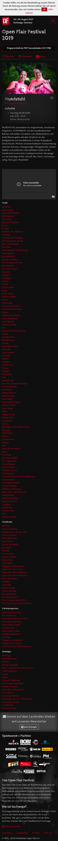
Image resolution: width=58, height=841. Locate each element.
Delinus (5, 661)
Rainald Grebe (8, 588)
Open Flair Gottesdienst (13, 689)
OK (44, 9)
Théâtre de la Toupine (12, 643)
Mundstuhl (7, 563)
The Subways (8, 473)
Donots (5, 281)
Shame (5, 436)
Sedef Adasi (7, 433)
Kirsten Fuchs (8, 553)
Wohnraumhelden (10, 498)
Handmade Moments (12, 309)
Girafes (5, 674)
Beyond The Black (10, 222)
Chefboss (6, 234)
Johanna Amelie (9, 324)
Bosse (5, 225)
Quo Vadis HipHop (10, 695)
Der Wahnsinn (8, 256)
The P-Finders (8, 467)
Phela (4, 411)
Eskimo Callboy (9, 296)
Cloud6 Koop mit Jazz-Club (14, 532)
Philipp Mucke (8, 414)
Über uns (48, 833)
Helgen (5, 312)
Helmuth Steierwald (11, 680)
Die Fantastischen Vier (12, 262)
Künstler (9, 56)
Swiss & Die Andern (11, 448)
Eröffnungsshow (9, 671)
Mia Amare (7, 374)
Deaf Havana (8, 253)
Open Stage (7, 408)
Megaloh (6, 371)
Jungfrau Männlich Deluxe (13, 331)
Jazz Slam (6, 547)
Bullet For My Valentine (12, 231)
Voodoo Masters (9, 486)
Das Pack (6, 247)
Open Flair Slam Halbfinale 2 (15, 575)
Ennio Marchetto (9, 538)
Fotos (42, 56)
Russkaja (6, 430)
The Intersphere (9, 461)
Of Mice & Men (9, 405)
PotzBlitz (6, 581)
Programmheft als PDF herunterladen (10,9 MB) (29, 48)
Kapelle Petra (8, 337)
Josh (4, 327)
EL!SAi (5, 284)
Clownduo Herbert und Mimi (15, 618)
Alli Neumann (8, 216)
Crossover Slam (9, 535)
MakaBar (6, 362)
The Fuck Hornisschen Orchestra (16, 603)
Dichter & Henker (10, 259)
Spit (4, 445)
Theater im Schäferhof (12, 640)
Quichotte (6, 584)
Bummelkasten (9, 615)
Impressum (7, 833)
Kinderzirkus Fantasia (11, 621)
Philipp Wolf (7, 417)
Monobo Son (8, 380)
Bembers (6, 526)
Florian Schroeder (10, 544)
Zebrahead (7, 507)
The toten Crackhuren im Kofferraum (18, 476)
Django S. (6, 275)
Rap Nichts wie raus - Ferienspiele (17, 699)
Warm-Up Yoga (9, 708)
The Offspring (8, 464)
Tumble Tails (7, 705)
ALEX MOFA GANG (10, 213)
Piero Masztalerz (9, 578)
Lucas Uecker (8, 352)
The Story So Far (9, 470)
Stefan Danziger (9, 591)
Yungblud (6, 504)
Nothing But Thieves (11, 402)
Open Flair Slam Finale (12, 569)
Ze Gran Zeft (7, 510)
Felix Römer (7, 541)
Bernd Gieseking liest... (12, 612)
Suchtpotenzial (9, 594)
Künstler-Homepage (16, 103)
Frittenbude (7, 303)
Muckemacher (8, 628)
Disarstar (6, 272)
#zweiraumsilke (9, 517)
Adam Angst (7, 210)
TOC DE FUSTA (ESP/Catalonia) (16, 646)
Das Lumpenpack (10, 244)
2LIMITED (6, 207)
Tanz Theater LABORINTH (14, 600)
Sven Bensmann (9, 597)
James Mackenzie (10, 318)
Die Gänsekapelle (10, 665)
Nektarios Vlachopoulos (13, 566)
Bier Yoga (6, 655)
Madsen (5, 358)
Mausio (5, 368)
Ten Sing (6, 637)
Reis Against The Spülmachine (16, 427)
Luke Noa (6, 355)
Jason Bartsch (8, 321)
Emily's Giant (8, 287)
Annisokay (6, 219)
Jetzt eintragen (30, 727)
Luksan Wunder (9, 557)
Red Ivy (5, 424)
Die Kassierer (8, 265)
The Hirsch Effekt (10, 458)
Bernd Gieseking (9, 529)
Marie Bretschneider (11, 624)
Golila (4, 677)
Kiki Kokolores (8, 340)
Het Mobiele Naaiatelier (12, 683)
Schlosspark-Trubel (10, 631)
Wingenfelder (8, 495)
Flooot (5, 300)
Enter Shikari (7, 293)
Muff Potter (7, 389)
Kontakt (36, 833)
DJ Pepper (6, 278)
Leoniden (6, 349)
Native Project (8, 396)
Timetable (26, 56)
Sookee (5, 442)
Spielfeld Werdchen (11, 634)
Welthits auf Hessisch (11, 489)
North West (7, 399)
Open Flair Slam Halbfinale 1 (15, 572)
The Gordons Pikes (10, 702)
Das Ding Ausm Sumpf (12, 241)
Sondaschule (8, 439)
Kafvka (5, 334)
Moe (4, 377)
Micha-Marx (7, 560)
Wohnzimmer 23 (9, 501)
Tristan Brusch (8, 479)
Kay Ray (5, 550)
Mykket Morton (9, 393)
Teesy (4, 451)
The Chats (6, 455)
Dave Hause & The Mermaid (15, 250)
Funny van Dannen (10, 306)
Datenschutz (22, 833)
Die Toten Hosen (9, 269)
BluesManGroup (9, 658)
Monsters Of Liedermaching (14, 383)
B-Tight (5, 228)
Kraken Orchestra (10, 686)
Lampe (5, 343)
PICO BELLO (8, 692)
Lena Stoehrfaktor (10, 346)
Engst (4, 290)
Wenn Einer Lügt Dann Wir (14, 492)
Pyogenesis (7, 420)
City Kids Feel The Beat (12, 238)
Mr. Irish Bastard (9, 386)
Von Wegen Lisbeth (11, 482)
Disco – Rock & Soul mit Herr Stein (17, 668)
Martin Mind (7, 365)
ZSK (4, 513)
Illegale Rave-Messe (11, 315)
